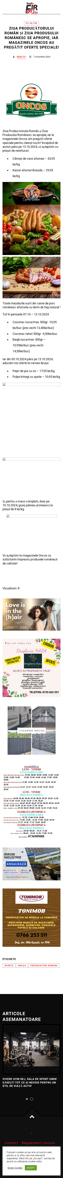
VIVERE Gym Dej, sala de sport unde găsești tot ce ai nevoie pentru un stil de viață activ (30, 1082)
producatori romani (44, 965)
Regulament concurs (38, 1143)
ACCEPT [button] (31, 1168)
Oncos (22, 965)
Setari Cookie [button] (15, 1167)
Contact (11, 1143)
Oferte (9, 965)
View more (31, 1049)
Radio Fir (21, 56)
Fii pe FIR (31, 23)
